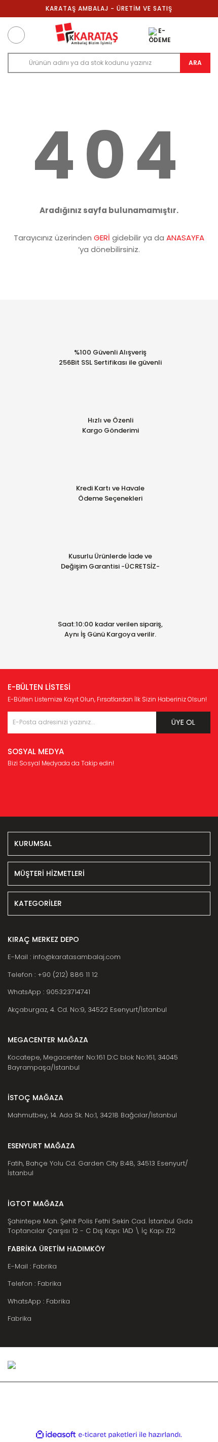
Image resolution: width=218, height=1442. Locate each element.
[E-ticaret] (107, 1434)
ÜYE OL (183, 722)
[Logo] (87, 35)
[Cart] (201, 35)
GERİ (102, 237)
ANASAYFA (185, 237)
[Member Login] (179, 35)
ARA (195, 62)
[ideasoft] (55, 1434)
